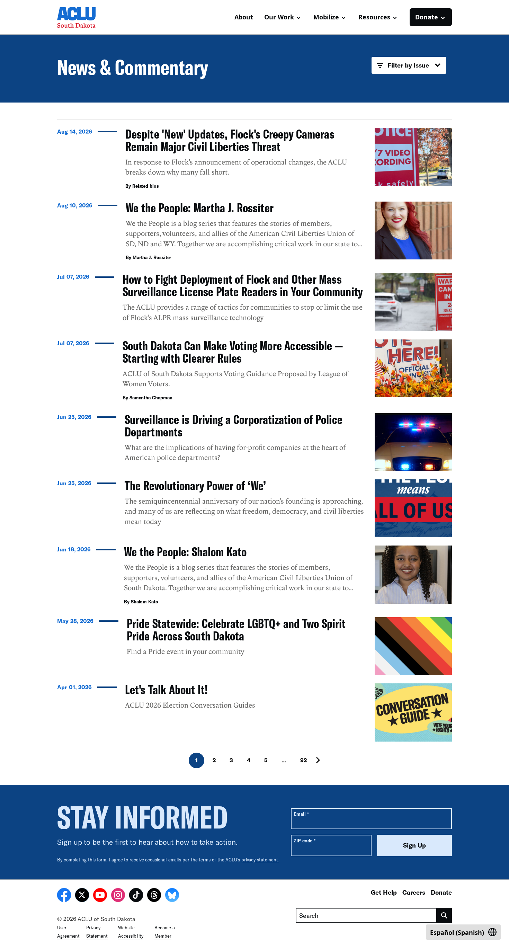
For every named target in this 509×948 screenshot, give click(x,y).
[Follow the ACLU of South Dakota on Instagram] (118, 896)
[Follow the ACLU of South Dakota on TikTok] (136, 896)
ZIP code (304, 840)
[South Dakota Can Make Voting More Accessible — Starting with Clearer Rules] (254, 372)
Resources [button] (374, 17)
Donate (441, 892)
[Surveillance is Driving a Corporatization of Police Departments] (254, 442)
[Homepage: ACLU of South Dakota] (81, 17)
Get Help (384, 892)
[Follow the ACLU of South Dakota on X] (82, 896)
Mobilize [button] (326, 17)
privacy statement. (260, 859)
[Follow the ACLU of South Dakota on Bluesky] (172, 896)
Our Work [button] (279, 17)
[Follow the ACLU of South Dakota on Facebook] (64, 896)
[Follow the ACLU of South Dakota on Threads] (154, 896)
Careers (413, 892)
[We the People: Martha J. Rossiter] (254, 233)
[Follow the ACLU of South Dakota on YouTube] (100, 896)
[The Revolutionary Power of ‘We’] (254, 508)
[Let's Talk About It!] (254, 712)
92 (303, 760)
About (243, 17)
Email (301, 814)
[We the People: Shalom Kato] (254, 577)
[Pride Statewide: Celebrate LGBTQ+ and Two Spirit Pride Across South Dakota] (254, 646)
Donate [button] (426, 17)
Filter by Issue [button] (408, 65)
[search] (444, 915)
